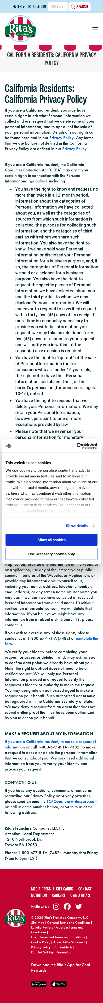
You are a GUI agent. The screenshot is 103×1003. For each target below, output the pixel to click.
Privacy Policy (61, 137)
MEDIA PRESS (41, 888)
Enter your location (29, 7)
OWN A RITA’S (80, 895)
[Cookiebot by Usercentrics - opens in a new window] (76, 446)
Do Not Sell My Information (51, 952)
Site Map (37, 922)
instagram (56, 906)
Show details (77, 526)
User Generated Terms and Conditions (58, 937)
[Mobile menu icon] (95, 29)
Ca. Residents (62, 947)
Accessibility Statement (69, 942)
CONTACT (85, 888)
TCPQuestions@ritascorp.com (72, 801)
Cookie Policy (40, 942)
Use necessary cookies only (51, 554)
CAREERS (58, 895)
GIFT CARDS (64, 888)
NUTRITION (39, 895)
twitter (78, 906)
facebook (67, 906)
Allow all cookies (51, 540)
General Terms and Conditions (68, 922)
